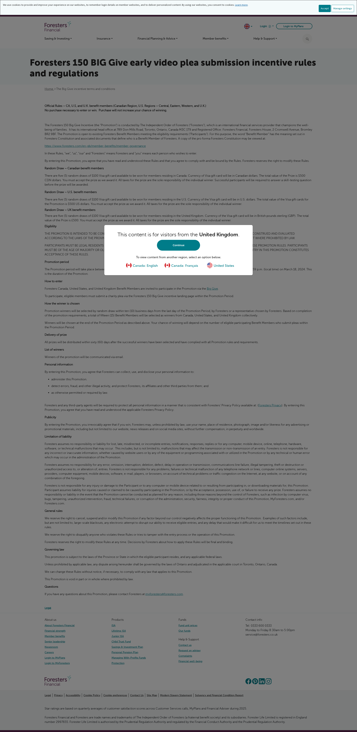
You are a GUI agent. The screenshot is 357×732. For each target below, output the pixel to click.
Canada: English (145, 266)
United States (223, 266)
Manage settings (342, 8)
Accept (325, 8)
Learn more (241, 5)
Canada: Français (184, 266)
